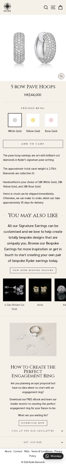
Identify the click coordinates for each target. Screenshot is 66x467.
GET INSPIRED (33, 442)
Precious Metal (33, 108)
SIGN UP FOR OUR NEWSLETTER (33, 431)
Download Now (33, 423)
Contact (17, 451)
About (8, 451)
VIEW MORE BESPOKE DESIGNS (33, 270)
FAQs (27, 451)
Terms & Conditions (42, 451)
